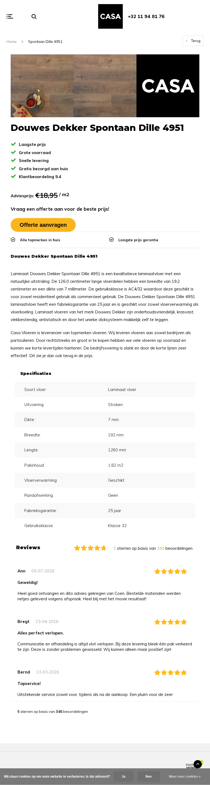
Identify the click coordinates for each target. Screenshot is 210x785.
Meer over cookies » (185, 776)
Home (12, 41)
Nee (148, 776)
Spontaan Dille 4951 (45, 41)
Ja (124, 776)
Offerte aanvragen (43, 225)
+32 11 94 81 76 (146, 16)
